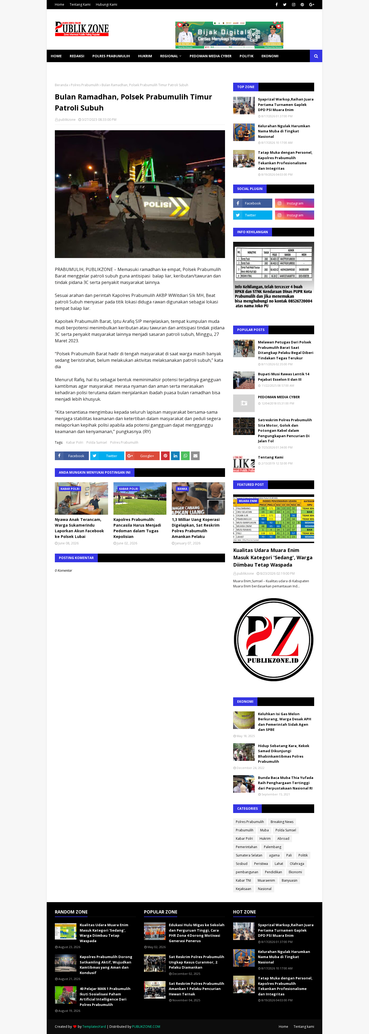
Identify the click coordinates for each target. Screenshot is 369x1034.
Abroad (283, 838)
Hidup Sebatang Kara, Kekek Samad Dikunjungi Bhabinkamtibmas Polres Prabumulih (283, 753)
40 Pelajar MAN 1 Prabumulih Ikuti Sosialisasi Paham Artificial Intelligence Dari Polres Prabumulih (105, 996)
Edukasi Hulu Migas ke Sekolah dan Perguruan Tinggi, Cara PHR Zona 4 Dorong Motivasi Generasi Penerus (196, 932)
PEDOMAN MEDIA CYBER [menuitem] (211, 55)
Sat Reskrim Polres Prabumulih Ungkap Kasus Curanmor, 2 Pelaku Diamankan (196, 962)
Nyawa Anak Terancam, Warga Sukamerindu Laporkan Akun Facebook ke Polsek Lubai (79, 528)
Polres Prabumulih (85, 85)
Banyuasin (289, 880)
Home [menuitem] (56, 55)
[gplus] (311, 4)
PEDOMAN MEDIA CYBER (279, 396)
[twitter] (285, 4)
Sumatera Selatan (249, 855)
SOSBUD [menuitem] (87, 68)
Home (59, 4)
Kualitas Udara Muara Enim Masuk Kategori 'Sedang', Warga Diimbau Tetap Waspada (273, 557)
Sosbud (241, 863)
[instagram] (294, 4)
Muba (264, 830)
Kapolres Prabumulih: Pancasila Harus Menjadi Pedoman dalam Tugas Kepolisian (137, 528)
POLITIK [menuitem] (246, 55)
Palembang (272, 847)
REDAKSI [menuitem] (77, 55)
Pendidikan (273, 872)
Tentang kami (304, 1026)
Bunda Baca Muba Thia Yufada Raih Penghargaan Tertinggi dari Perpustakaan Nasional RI (285, 783)
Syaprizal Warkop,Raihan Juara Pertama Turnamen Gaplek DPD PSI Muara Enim (286, 104)
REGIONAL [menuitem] (169, 55)
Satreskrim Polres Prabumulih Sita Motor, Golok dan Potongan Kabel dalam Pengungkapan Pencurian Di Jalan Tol (285, 430)
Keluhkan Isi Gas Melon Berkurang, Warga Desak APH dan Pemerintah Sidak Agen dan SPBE (284, 721)
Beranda (61, 85)
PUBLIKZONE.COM (146, 1026)
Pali (289, 855)
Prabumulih (244, 830)
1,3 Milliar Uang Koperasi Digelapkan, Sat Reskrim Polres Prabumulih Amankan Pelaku (196, 528)
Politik (303, 855)
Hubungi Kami (106, 4)
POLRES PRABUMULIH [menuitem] (111, 55)
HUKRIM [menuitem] (145, 55)
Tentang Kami (80, 4)
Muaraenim (266, 880)
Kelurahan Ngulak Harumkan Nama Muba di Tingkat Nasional (284, 131)
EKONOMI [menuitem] (270, 55)
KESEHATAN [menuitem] (61, 68)
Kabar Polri (74, 442)
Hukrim (265, 838)
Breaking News (282, 821)
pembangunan (247, 872)
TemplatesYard (94, 1026)
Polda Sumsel (96, 442)
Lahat (279, 863)
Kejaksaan (243, 888)
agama (274, 855)
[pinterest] (302, 4)
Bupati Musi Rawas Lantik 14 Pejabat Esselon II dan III (283, 377)
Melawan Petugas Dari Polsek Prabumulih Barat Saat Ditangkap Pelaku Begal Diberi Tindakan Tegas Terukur (285, 350)
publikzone (67, 119)
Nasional (264, 888)
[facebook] (276, 4)
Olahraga (297, 863)
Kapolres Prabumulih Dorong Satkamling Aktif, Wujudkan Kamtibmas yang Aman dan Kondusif (106, 964)
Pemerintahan (246, 847)
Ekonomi (295, 872)
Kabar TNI (243, 880)
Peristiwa (261, 863)
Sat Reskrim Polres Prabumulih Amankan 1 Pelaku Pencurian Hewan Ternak (196, 988)
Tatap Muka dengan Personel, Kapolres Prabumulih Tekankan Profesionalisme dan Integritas (285, 160)
